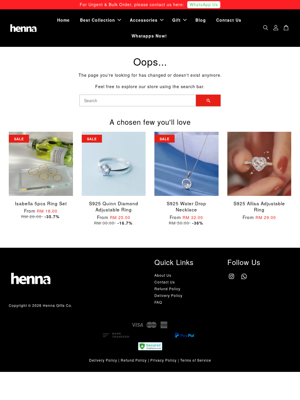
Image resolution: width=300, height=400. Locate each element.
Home (63, 20)
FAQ (158, 302)
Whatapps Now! (149, 36)
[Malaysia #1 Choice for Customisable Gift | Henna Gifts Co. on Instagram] (231, 278)
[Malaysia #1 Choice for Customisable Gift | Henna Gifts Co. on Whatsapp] (244, 278)
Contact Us (228, 20)
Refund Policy (167, 288)
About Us (162, 275)
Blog (200, 20)
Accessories (144, 20)
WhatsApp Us (204, 4)
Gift (176, 20)
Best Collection (97, 20)
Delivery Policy (168, 295)
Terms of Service (195, 360)
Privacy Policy (163, 360)
